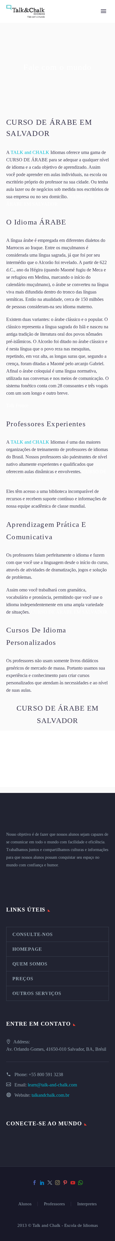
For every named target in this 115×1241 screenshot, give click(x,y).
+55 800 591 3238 (46, 1074)
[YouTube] (72, 1182)
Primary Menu (103, 11)
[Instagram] (57, 1182)
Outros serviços (36, 993)
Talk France (17, 405)
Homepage (27, 949)
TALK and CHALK (30, 152)
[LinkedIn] (42, 1182)
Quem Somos (29, 963)
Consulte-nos (32, 934)
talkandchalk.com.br (50, 1095)
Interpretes (87, 1204)
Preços (22, 978)
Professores (54, 1204)
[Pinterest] (65, 1182)
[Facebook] (34, 1182)
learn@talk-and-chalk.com (52, 1084)
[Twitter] (49, 1182)
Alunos (25, 1204)
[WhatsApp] (80, 1182)
